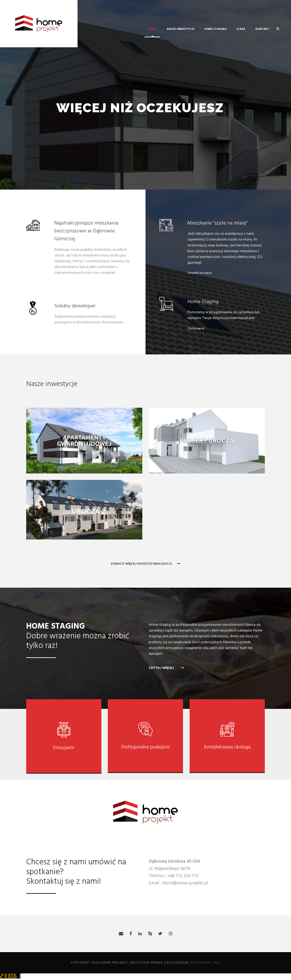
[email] (121, 933)
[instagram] (170, 933)
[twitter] (160, 933)
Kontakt (262, 29)
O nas (241, 29)
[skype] (150, 933)
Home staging (215, 29)
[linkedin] (140, 933)
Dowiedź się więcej (199, 273)
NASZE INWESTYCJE (180, 29)
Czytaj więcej (195, 328)
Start (152, 29)
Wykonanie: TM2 (205, 962)
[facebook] (131, 933)
